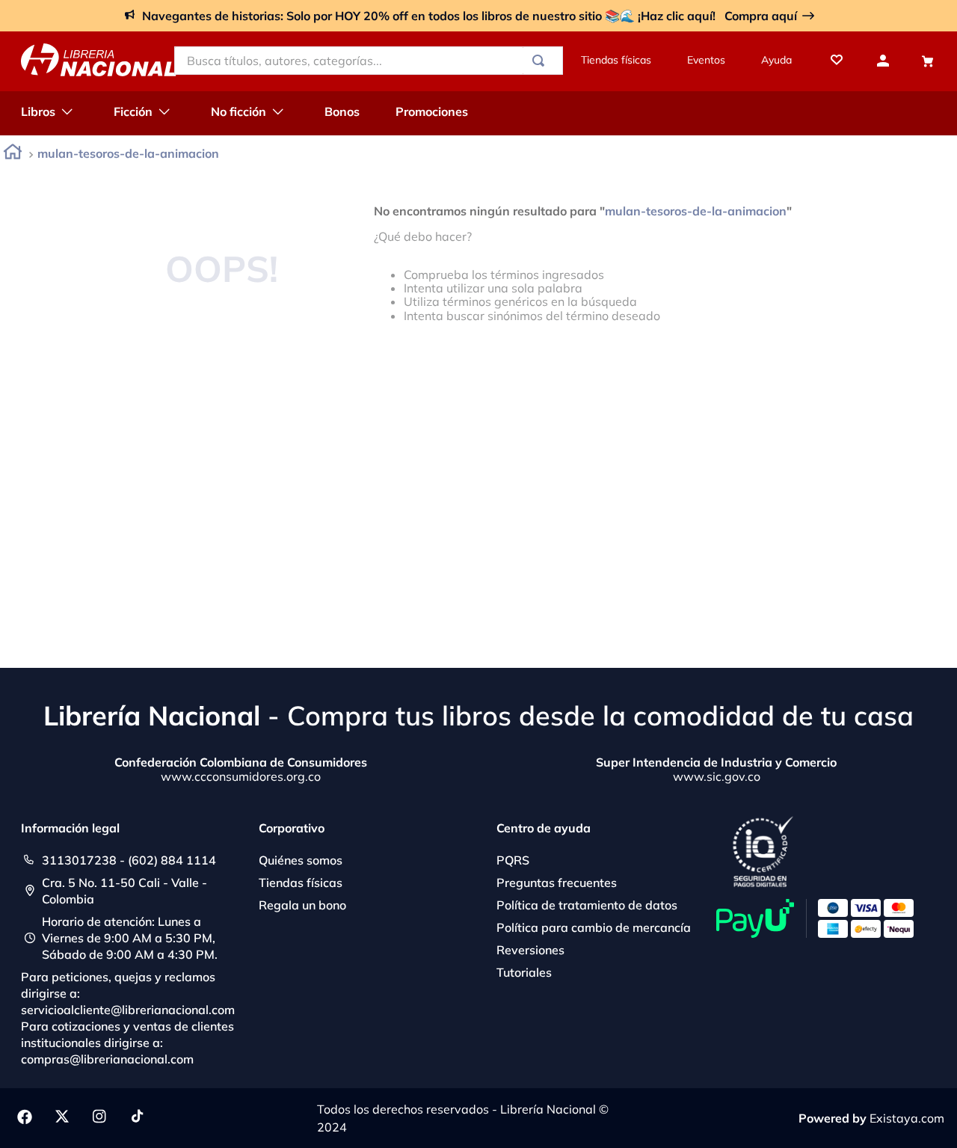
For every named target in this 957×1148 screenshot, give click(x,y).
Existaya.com (907, 1118)
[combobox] (368, 60)
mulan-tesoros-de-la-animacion (128, 153)
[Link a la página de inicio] (12, 154)
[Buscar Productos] (541, 60)
